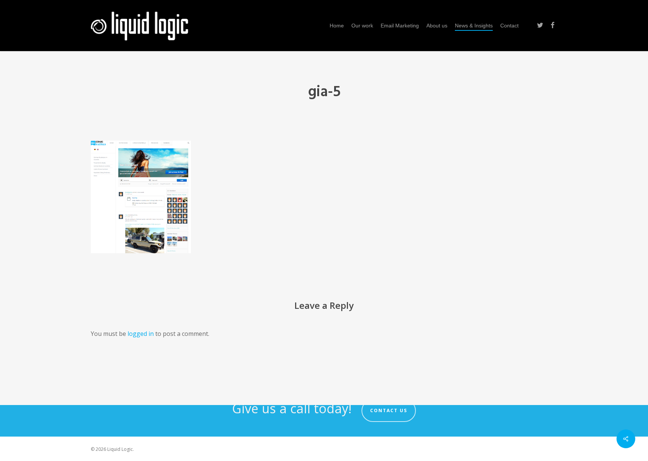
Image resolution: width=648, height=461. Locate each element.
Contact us (388, 410)
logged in (141, 334)
